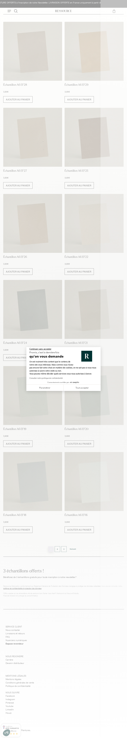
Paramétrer (44, 387)
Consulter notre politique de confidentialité (46, 378)
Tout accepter (82, 387)
